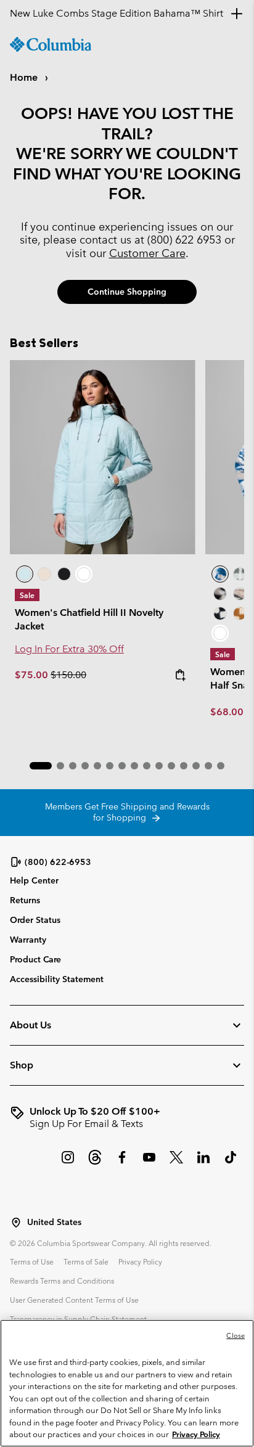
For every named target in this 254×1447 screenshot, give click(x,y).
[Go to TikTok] (230, 1163)
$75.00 (33, 675)
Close (235, 1335)
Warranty (28, 939)
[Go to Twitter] (176, 1163)
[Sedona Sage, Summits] (239, 593)
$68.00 (227, 712)
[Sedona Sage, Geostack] (239, 574)
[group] (127, 1117)
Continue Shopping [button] (127, 291)
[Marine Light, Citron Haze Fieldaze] (102, 457)
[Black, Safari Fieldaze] (64, 574)
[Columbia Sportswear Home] (50, 44)
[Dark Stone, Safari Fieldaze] (44, 574)
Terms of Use (32, 1261)
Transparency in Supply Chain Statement (78, 1319)
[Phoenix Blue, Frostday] (220, 574)
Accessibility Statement (57, 979)
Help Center (34, 880)
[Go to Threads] (95, 1163)
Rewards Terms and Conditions (62, 1280)
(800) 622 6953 (184, 239)
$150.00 (68, 675)
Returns (25, 900)
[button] (41, 765)
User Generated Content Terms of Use (74, 1300)
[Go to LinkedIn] (203, 1163)
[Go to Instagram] (67, 1163)
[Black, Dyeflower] (220, 593)
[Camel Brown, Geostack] (239, 613)
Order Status (35, 919)
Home (25, 77)
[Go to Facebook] (122, 1163)
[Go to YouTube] (149, 1163)
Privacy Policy (140, 1261)
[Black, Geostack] (220, 613)
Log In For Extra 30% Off (69, 649)
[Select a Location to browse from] (16, 1222)
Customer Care (147, 253)
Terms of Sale (86, 1261)
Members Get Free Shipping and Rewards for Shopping (127, 812)
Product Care (35, 959)
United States (54, 1222)
